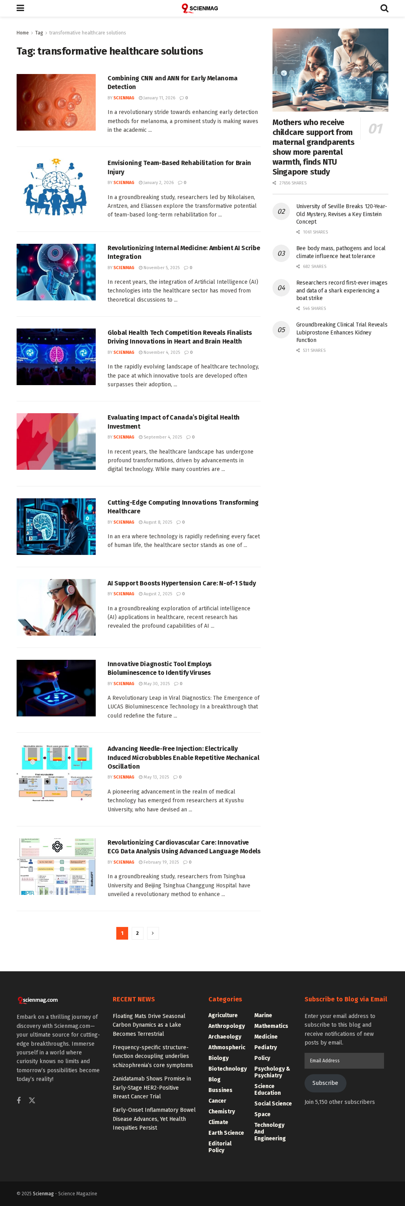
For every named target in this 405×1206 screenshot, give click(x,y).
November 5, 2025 (161, 267)
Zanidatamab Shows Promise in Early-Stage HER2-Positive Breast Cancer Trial (152, 1087)
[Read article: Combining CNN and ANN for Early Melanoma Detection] (56, 102)
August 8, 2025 (157, 522)
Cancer (217, 1101)
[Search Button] (384, 8)
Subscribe (325, 1083)
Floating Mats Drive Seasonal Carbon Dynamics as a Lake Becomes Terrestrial (149, 1025)
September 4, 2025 (162, 437)
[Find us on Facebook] (19, 1101)
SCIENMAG (124, 98)
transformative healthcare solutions (87, 33)
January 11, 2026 (158, 98)
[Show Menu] (20, 8)
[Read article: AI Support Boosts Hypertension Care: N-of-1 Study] (56, 607)
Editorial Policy (219, 1147)
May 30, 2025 (156, 683)
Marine (263, 1015)
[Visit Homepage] (202, 8)
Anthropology (226, 1026)
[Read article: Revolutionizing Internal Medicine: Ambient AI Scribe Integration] (56, 272)
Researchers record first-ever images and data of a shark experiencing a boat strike (342, 290)
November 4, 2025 (161, 352)
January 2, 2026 (158, 182)
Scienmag (43, 1194)
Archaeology (224, 1036)
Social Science (273, 1103)
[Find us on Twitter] (32, 1101)
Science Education (267, 1089)
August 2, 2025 (157, 593)
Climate (218, 1122)
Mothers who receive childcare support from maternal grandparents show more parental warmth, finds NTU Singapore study (314, 147)
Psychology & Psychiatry (272, 1072)
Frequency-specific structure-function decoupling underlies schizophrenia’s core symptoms (153, 1056)
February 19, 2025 (160, 862)
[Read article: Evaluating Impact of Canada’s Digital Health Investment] (56, 441)
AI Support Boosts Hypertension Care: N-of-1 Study (181, 583)
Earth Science (226, 1133)
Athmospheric (226, 1047)
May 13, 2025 (155, 777)
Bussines (220, 1090)
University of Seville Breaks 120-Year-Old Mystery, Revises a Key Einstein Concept (341, 214)
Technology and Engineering (270, 1132)
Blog (214, 1079)
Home (23, 33)
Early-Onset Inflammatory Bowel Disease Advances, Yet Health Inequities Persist (154, 1119)
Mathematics (271, 1026)
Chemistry (221, 1111)
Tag (39, 33)
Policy (262, 1058)
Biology (218, 1058)
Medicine (266, 1036)
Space (262, 1114)
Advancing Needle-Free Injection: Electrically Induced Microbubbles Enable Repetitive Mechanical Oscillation (183, 757)
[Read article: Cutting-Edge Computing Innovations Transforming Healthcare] (56, 526)
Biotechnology (227, 1068)
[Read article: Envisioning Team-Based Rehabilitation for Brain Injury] (56, 187)
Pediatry (265, 1047)
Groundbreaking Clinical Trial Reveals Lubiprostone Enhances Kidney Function (342, 332)
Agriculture (223, 1015)
